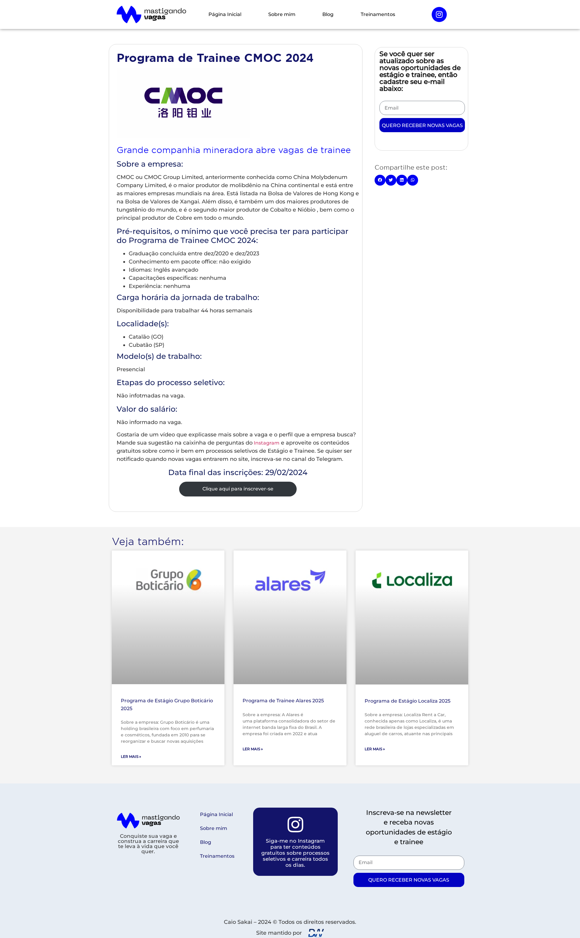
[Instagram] (439, 14)
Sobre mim (281, 14)
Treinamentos (378, 14)
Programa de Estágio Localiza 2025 (407, 701)
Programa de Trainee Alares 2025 (283, 701)
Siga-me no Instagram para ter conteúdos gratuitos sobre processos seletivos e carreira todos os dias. (295, 853)
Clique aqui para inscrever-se (237, 489)
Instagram (266, 443)
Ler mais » (131, 756)
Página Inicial (224, 14)
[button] (380, 180)
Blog (328, 14)
